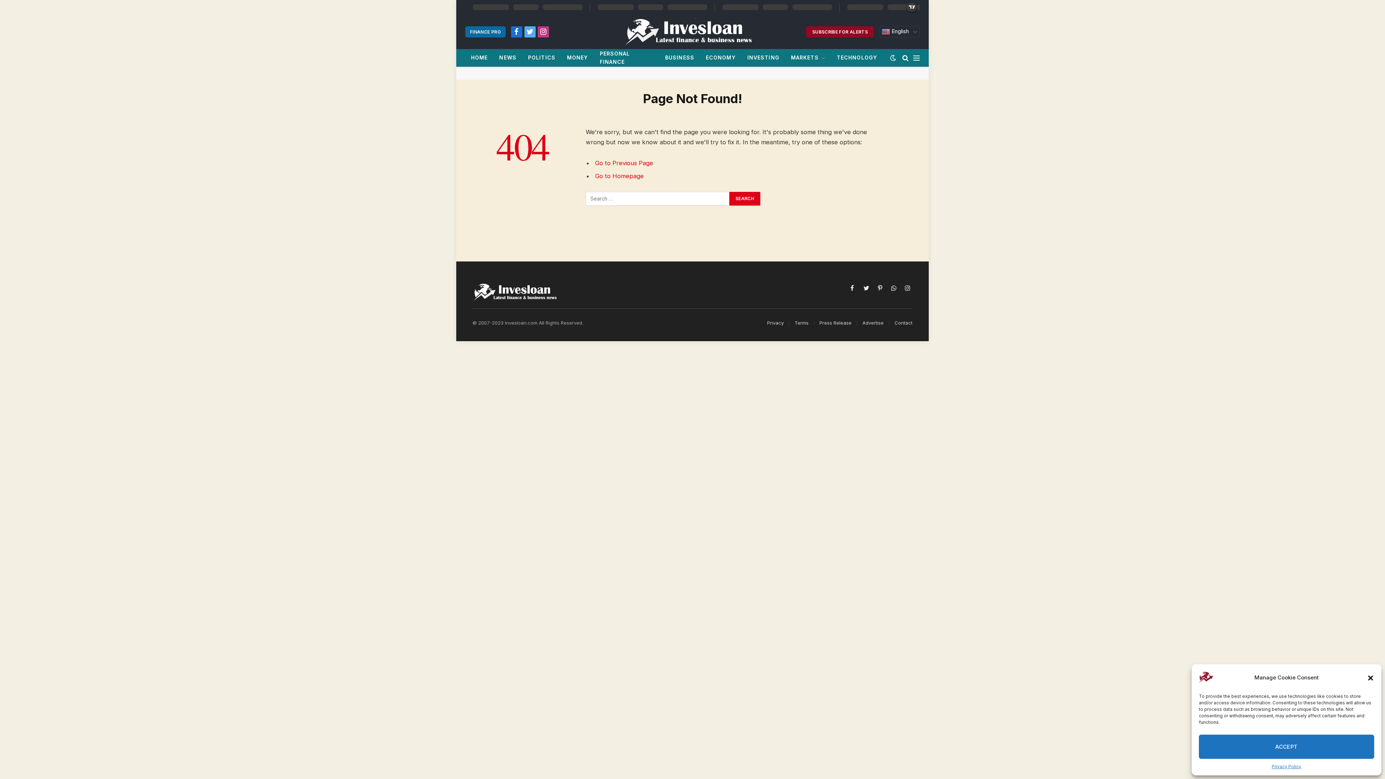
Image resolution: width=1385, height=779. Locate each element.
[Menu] (916, 58)
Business (679, 57)
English (899, 31)
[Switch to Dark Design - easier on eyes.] (893, 58)
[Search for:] (658, 199)
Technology (857, 57)
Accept (1286, 746)
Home (479, 57)
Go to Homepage (619, 176)
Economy (721, 57)
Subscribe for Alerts (840, 32)
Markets (805, 57)
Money (577, 57)
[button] (1370, 678)
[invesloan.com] (692, 31)
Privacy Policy (1286, 766)
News (507, 57)
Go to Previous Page (624, 163)
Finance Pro (485, 32)
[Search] (905, 58)
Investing (763, 57)
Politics (541, 57)
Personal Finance (615, 57)
